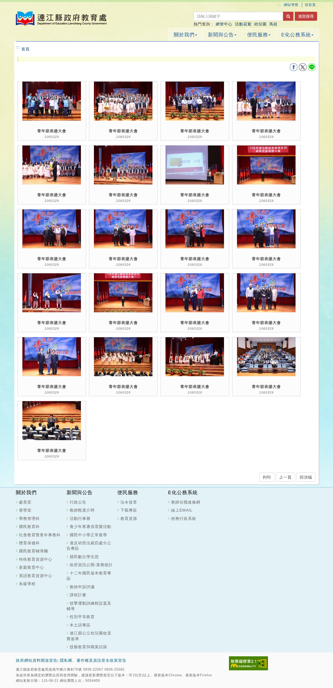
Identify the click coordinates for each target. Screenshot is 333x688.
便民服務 (127, 492)
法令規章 (128, 502)
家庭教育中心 (31, 567)
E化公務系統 (183, 492)
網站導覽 (291, 5)
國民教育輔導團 (33, 551)
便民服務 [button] (257, 34)
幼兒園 (260, 24)
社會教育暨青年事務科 (40, 535)
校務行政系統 (183, 518)
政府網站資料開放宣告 (36, 660)
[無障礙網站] (248, 663)
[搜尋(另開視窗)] (288, 16)
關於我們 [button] (184, 34)
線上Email (182, 510)
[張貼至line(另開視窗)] (312, 66)
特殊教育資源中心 (35, 559)
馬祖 (273, 24)
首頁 (25, 49)
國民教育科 (29, 526)
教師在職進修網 (185, 502)
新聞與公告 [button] (221, 34)
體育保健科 (29, 543)
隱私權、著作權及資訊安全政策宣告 (93, 660)
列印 (267, 477)
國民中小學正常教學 (88, 535)
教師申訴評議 (82, 587)
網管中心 (224, 24)
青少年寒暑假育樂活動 (90, 526)
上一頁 (285, 477)
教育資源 (128, 518)
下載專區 (128, 510)
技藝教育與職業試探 (88, 647)
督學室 (25, 510)
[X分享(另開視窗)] (303, 66)
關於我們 (26, 492)
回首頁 (310, 5)
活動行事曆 (80, 518)
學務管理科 (29, 518)
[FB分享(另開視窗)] (294, 66)
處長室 (25, 502)
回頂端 (306, 477)
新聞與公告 (80, 492)
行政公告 (78, 502)
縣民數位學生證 (84, 556)
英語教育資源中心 (35, 575)
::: (279, 5)
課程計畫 (78, 595)
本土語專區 (80, 625)
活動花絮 (243, 24)
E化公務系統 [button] (296, 34)
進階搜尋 (306, 16)
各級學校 (27, 583)
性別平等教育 (82, 616)
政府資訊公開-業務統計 (91, 565)
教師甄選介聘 (82, 510)
